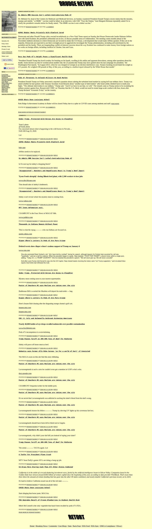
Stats (69, 526)
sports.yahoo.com (25, 234)
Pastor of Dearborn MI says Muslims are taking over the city (47, 285)
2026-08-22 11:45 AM (46, 295)
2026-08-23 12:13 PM (46, 221)
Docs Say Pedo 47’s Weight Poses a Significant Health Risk (45, 57)
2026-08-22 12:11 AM (46, 315)
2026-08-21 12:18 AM (46, 509)
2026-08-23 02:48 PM (46, 139)
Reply (56, 139)
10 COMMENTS (50, 107)
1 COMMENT (50, 27)
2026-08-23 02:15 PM (46, 167)
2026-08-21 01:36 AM (46, 484)
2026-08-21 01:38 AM (46, 464)
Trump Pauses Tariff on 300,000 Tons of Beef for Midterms (45, 339)
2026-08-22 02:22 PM (46, 270)
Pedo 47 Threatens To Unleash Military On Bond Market (43, 78)
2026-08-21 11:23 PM (46, 414)
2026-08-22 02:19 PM (46, 282)
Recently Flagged (7, 80)
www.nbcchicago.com (27, 180)
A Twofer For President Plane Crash (35, 455)
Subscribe (10, 64)
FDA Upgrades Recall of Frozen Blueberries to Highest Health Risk (49, 500)
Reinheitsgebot (31, 51)
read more (115, 103)
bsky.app (22, 148)
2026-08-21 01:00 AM (46, 497)
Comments (5, 77)
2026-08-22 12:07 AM (46, 336)
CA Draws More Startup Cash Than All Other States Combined (46, 467)
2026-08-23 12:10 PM (46, 237)
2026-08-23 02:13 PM (46, 188)
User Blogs (5, 81)
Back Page (5, 91)
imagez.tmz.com (25, 308)
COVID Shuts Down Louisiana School (34, 100)
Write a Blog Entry (7, 83)
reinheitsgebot (31, 27)
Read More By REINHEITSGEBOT (29, 512)
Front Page (5, 74)
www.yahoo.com (25, 201)
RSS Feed (5, 90)
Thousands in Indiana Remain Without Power (38, 224)
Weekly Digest (6, 87)
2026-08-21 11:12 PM (46, 439)
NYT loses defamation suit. (31, 208)
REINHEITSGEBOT (9, 37)
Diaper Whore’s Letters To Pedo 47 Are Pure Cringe (42, 241)
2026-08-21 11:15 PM (46, 426)
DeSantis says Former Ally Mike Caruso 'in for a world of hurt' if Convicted (54, 351)
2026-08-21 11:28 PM (46, 402)
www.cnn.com (24, 250)
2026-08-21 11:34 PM (46, 360)
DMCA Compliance (107, 526)
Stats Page (5, 89)
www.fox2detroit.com (27, 328)
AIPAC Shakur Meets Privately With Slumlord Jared (41, 33)
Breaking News (6, 76)
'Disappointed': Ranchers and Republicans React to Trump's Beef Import (51, 171)
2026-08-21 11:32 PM (46, 377)
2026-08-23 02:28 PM (46, 155)
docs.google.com (25, 373)
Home (32, 526)
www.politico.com (26, 217)
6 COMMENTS (50, 94)
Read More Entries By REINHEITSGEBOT (32, 112)
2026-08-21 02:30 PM (46, 451)
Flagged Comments (7, 79)
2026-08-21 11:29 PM (46, 389)
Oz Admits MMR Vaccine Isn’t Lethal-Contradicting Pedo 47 (44, 15)
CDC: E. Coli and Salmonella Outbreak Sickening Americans (45, 318)
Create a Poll (5, 84)
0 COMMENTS (50, 70)
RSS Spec (95, 526)
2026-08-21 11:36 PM (46, 348)
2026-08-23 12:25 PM (46, 204)
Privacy (119, 526)
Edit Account (5, 86)
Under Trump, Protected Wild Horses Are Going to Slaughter (46, 119)
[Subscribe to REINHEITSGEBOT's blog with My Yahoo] (9, 69)
